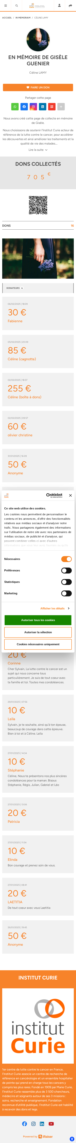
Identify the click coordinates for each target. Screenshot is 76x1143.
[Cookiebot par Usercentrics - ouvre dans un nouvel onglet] (47, 495)
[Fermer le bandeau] (70, 495)
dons (38, 225)
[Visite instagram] (33, 1124)
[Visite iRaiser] (38, 1136)
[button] (5, 5)
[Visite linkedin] (42, 1124)
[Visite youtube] (51, 1124)
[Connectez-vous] (59, 5)
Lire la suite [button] (36, 150)
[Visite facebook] (24, 1124)
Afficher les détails (52, 608)
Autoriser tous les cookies (38, 620)
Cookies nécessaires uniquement (38, 644)
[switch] (66, 570)
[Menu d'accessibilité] (72, 1139)
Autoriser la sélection (38, 632)
